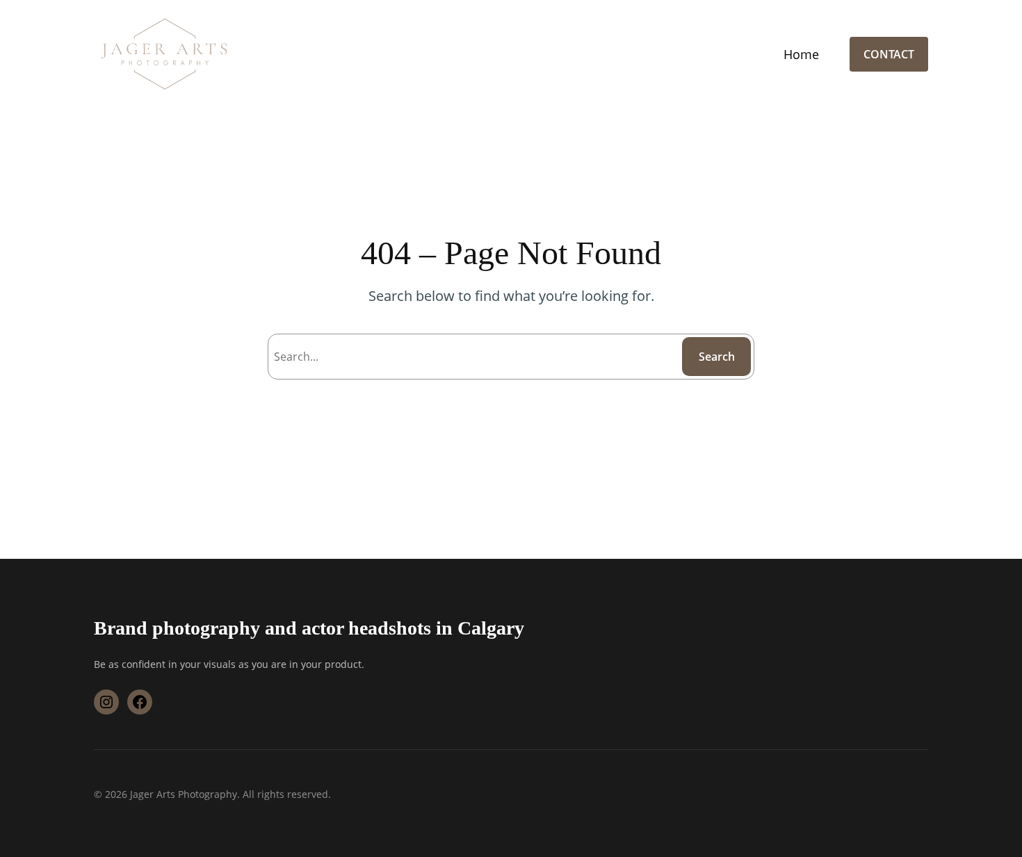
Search (717, 356)
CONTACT (888, 54)
